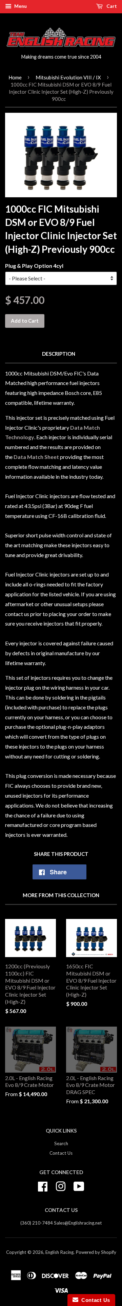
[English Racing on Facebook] (43, 1185)
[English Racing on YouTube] (79, 1185)
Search (61, 1143)
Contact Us (61, 1153)
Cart (111, 6)
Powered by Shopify (96, 1252)
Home (15, 77)
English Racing (59, 1252)
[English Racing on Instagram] (61, 1185)
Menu (20, 6)
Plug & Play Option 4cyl (34, 265)
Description (58, 354)
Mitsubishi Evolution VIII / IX (68, 77)
